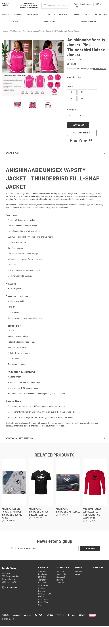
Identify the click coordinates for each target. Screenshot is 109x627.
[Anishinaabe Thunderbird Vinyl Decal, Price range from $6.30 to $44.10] (68, 482)
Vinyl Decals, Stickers (69, 15)
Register (87, 4)
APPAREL (5, 15)
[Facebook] (71, 140)
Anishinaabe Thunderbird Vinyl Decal (68, 510)
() (79, 7)
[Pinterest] (90, 140)
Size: (69, 87)
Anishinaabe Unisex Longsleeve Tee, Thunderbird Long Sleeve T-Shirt (92, 513)
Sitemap (60, 583)
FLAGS (15, 21)
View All (78, 574)
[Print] (80, 140)
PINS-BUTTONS (101, 15)
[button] (98, 69)
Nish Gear (79, 571)
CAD (98, 4)
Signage (87, 15)
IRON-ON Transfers (35, 15)
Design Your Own (88, 21)
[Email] (75, 140)
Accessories (49, 21)
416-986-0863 (11, 587)
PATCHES (51, 15)
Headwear (17, 15)
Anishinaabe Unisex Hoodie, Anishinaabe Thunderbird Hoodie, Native (12, 513)
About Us (60, 571)
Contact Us (61, 574)
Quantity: (71, 110)
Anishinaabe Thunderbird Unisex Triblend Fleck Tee (38, 512)
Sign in (79, 4)
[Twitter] (85, 140)
